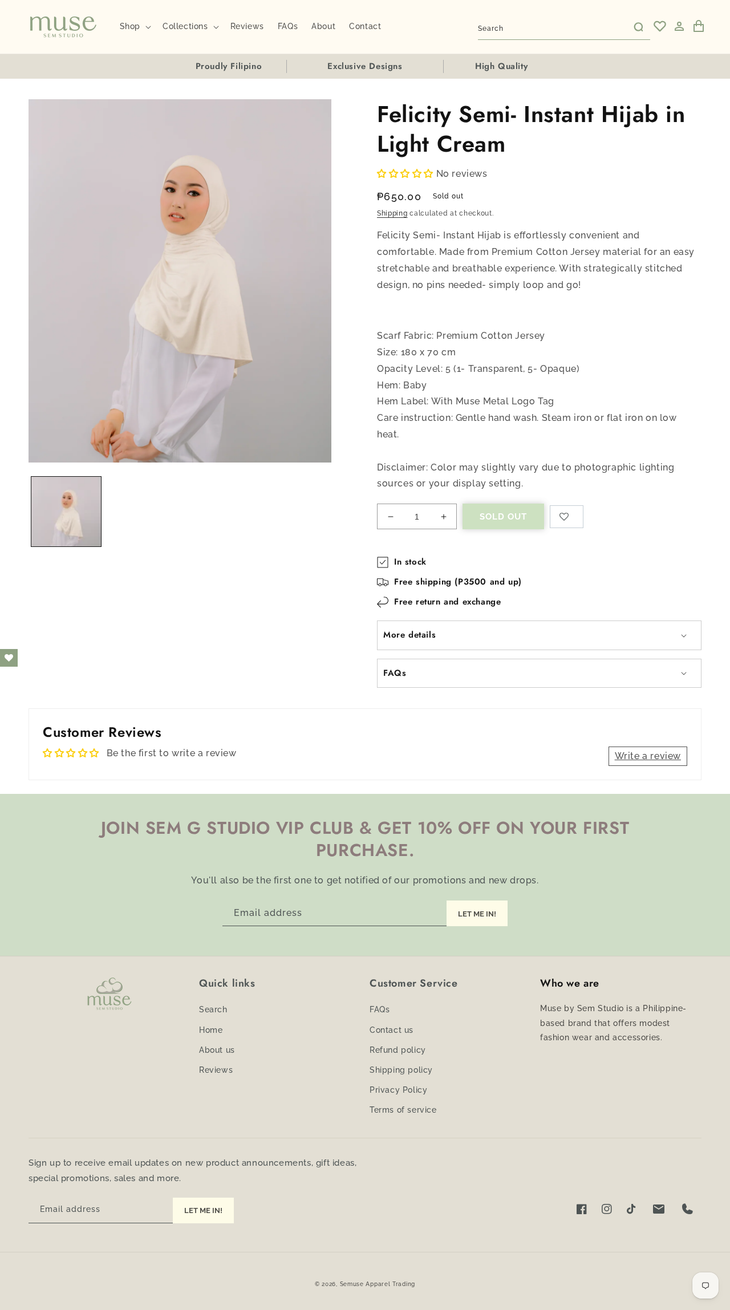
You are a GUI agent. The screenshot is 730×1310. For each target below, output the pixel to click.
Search (213, 1009)
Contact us (391, 1030)
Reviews (216, 1069)
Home (210, 1030)
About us (217, 1050)
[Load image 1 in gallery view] (66, 511)
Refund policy (398, 1050)
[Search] (637, 26)
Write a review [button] (648, 756)
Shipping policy (401, 1069)
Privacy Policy (398, 1089)
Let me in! (203, 1210)
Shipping (392, 213)
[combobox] (564, 26)
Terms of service (403, 1109)
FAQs (380, 1009)
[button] (134, 26)
